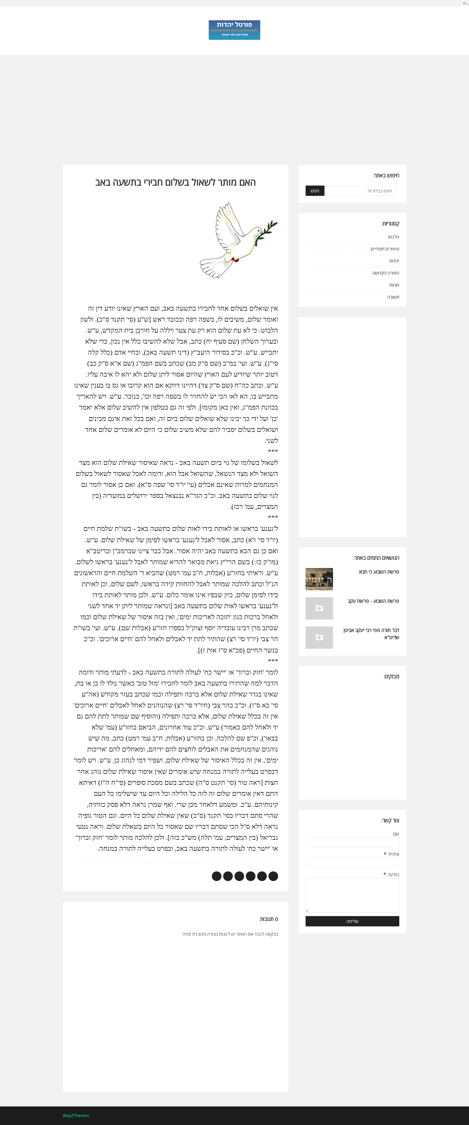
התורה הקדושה (385, 273)
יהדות (394, 261)
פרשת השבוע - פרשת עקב (373, 601)
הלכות (393, 237)
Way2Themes (76, 1115)
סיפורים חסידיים (385, 249)
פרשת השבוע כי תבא (379, 571)
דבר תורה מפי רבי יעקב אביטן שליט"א (371, 634)
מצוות (394, 285)
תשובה (393, 297)
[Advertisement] (234, 103)
